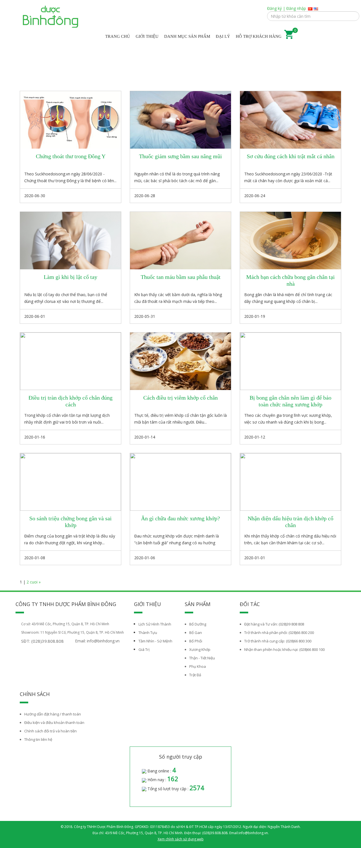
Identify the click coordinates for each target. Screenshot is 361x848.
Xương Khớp (199, 649)
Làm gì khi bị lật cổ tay (70, 277)
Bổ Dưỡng (197, 624)
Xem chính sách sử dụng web (181, 839)
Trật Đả (195, 674)
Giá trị (143, 649)
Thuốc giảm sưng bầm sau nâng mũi (180, 156)
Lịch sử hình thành (154, 624)
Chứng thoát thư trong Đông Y (70, 156)
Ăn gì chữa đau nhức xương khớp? (180, 518)
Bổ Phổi (195, 641)
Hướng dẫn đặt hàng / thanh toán (52, 714)
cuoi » (35, 582)
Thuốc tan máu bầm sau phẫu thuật (181, 277)
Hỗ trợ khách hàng (258, 36)
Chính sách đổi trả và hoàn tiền (50, 731)
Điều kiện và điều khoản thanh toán (54, 722)
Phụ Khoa (197, 666)
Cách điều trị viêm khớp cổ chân (180, 398)
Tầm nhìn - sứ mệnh (155, 641)
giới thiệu (147, 36)
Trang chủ (117, 36)
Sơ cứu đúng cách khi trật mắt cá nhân (290, 156)
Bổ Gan (195, 632)
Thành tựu (147, 632)
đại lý (223, 36)
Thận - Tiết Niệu (202, 657)
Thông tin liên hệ (38, 739)
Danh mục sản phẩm (187, 36)
